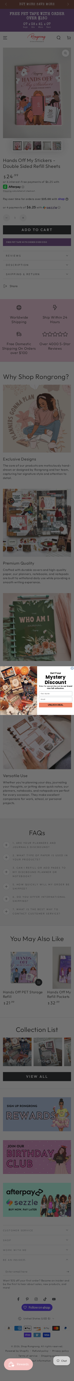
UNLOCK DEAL (55, 705)
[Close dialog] (72, 668)
